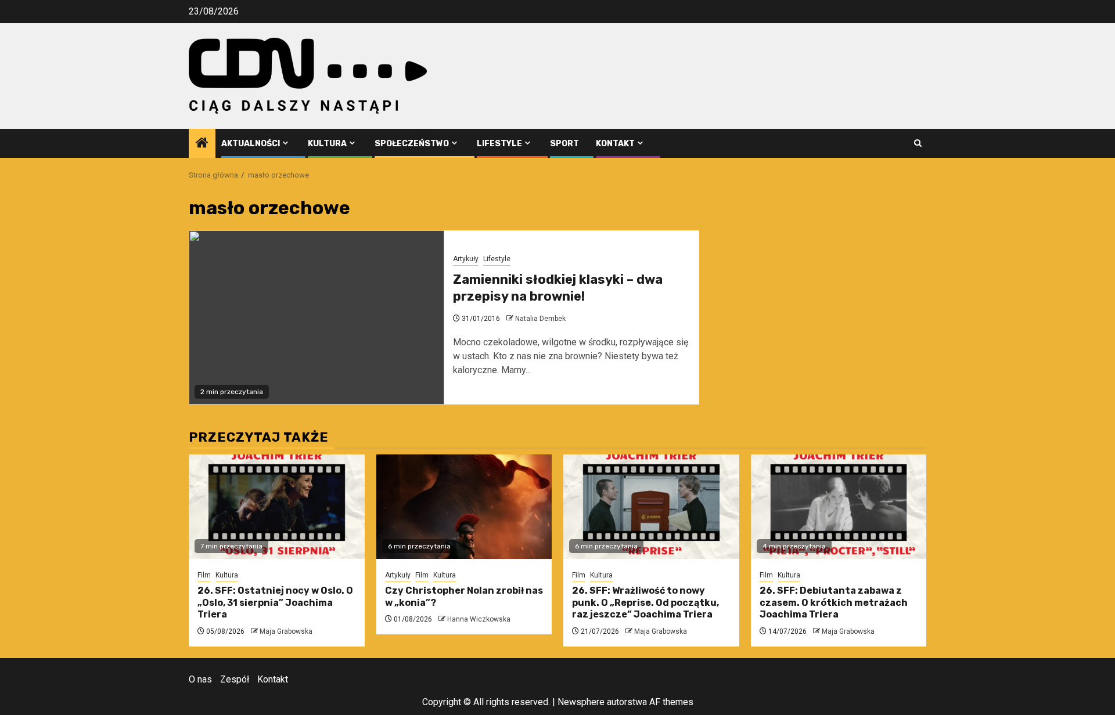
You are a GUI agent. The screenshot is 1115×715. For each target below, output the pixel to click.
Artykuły (466, 259)
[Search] (918, 143)
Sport (564, 144)
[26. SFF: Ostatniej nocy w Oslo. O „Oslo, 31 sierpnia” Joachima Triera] (277, 506)
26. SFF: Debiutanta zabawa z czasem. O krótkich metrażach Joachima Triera (834, 602)
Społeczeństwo (412, 144)
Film (204, 575)
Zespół (234, 679)
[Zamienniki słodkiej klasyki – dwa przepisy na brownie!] (316, 317)
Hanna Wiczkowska (478, 619)
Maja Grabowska (286, 631)
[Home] (202, 144)
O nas (200, 679)
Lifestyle (499, 144)
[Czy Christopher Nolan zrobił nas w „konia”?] (464, 506)
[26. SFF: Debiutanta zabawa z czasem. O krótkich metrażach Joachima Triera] (839, 506)
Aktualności (250, 144)
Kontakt (615, 144)
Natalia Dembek (540, 319)
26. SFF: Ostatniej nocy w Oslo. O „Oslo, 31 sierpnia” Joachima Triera (275, 602)
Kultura (327, 144)
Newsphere (581, 701)
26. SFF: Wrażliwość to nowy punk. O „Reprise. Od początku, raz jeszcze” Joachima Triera (645, 602)
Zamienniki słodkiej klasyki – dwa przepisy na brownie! (558, 288)
